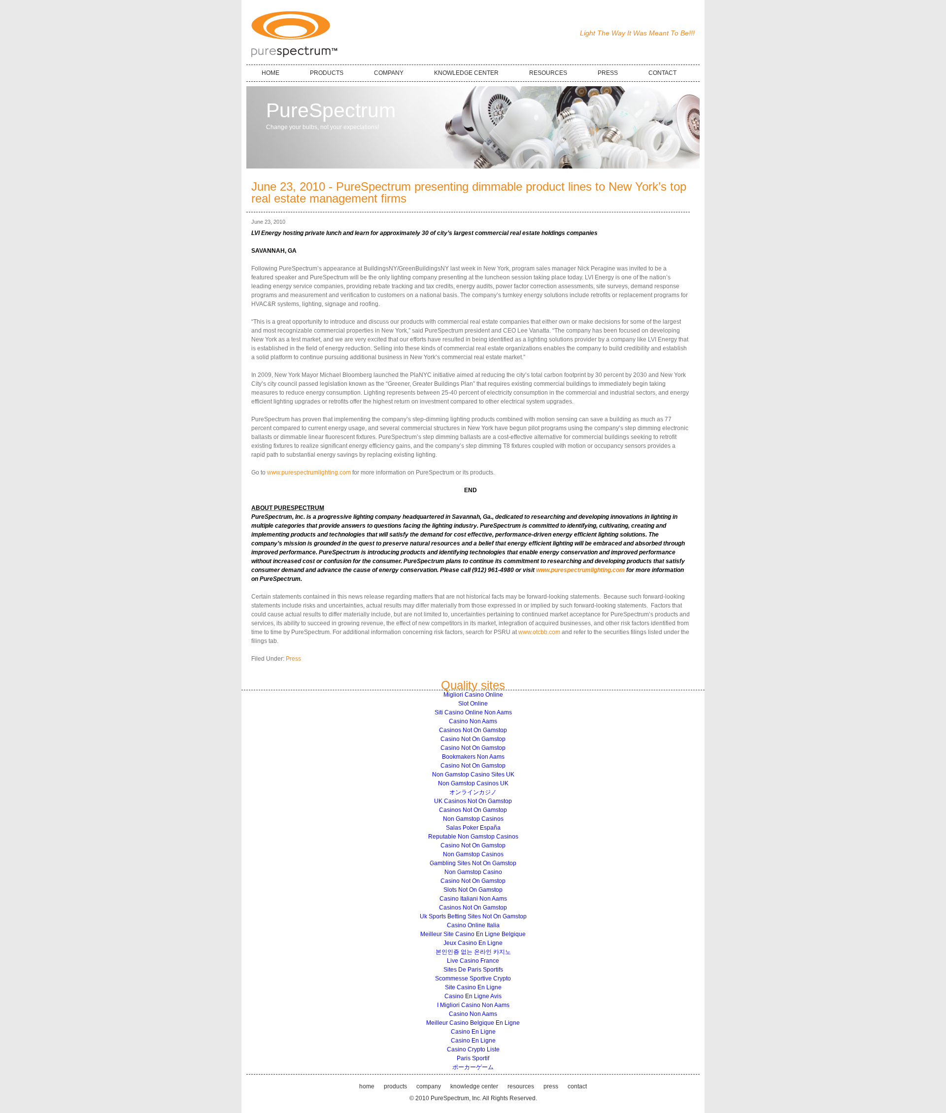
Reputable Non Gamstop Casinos (473, 836)
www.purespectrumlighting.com (309, 472)
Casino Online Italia (473, 925)
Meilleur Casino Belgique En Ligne (473, 1022)
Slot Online (473, 703)
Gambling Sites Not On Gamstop (473, 863)
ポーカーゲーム (473, 1067)
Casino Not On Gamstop (473, 739)
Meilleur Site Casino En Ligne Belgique (473, 934)
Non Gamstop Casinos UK (473, 783)
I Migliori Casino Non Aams (473, 1005)
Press (293, 658)
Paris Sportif (473, 1058)
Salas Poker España (473, 827)
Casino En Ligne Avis (473, 996)
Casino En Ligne (473, 1031)
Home (366, 1086)
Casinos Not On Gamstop (473, 730)
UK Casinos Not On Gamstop (473, 801)
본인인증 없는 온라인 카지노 (473, 951)
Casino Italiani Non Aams (473, 898)
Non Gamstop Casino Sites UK (473, 774)
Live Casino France (473, 960)
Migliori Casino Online (473, 694)
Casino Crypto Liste (473, 1049)
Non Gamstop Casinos (473, 818)
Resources (520, 1086)
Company (428, 1086)
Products (395, 1086)
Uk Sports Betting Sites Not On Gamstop (473, 916)
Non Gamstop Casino (473, 872)
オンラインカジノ (473, 792)
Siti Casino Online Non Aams (473, 712)
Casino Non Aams (473, 721)
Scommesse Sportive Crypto (473, 978)
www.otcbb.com (539, 632)
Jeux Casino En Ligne (473, 943)
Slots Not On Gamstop (473, 889)
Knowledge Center (474, 1086)
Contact (577, 1086)
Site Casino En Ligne (473, 987)
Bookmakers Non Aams (473, 756)
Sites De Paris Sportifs (473, 969)
